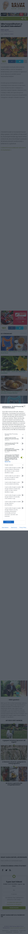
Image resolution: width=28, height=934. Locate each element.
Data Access (14, 527)
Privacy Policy (22, 527)
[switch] (22, 438)
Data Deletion (5, 527)
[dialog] (14, 467)
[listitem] (14, 434)
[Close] (24, 406)
